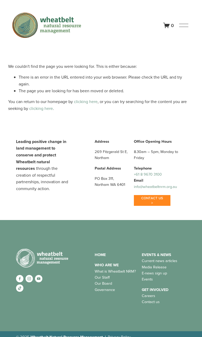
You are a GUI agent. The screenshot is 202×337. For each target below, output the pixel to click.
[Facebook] (19, 278)
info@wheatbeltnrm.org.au (155, 186)
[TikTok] (19, 288)
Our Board (103, 283)
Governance (105, 289)
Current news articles (159, 260)
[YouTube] (38, 278)
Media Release (154, 267)
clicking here (86, 101)
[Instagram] (29, 278)
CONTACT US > (152, 200)
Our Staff (102, 277)
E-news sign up (154, 273)
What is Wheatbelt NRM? (115, 271)
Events (147, 279)
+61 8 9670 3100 (148, 174)
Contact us (151, 301)
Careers (148, 295)
